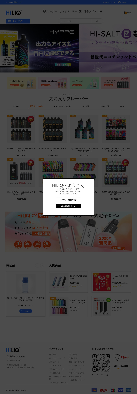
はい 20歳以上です (68, 206)
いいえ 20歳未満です (68, 200)
